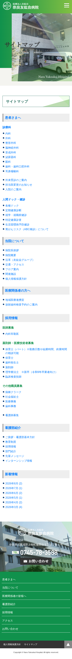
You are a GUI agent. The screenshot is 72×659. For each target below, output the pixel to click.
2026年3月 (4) (13, 507)
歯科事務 (10, 406)
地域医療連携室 (14, 299)
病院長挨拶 (12, 250)
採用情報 (11, 318)
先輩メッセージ (14, 456)
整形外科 (10, 142)
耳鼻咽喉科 (12, 171)
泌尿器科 (10, 157)
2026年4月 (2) (13, 502)
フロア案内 (12, 269)
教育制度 (10, 441)
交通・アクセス (14, 264)
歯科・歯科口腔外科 (17, 166)
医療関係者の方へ (17, 290)
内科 (8, 133)
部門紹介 (10, 451)
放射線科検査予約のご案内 (21, 304)
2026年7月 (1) (13, 488)
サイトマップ (30, 644)
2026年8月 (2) (13, 483)
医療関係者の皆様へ (14, 596)
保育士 (9, 357)
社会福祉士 (12, 396)
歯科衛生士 (12, 362)
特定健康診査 (13, 219)
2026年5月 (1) (13, 497)
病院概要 (10, 255)
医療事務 (10, 401)
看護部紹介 (13, 428)
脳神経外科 (12, 147)
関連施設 (10, 274)
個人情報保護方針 (16, 278)
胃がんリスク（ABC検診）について (27, 229)
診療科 (7, 127)
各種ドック (12, 205)
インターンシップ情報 (18, 460)
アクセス (7, 620)
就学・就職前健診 (16, 215)
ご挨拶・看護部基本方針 (20, 437)
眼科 (8, 161)
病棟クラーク (13, 392)
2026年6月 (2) (13, 493)
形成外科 (10, 152)
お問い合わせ (10, 628)
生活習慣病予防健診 (17, 224)
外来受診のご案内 (16, 180)
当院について (14, 241)
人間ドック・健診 (14, 199)
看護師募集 (12, 415)
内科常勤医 (12, 333)
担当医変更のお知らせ (18, 184)
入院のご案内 (13, 189)
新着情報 (11, 474)
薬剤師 (9, 367)
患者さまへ (13, 117)
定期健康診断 (13, 210)
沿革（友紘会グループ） (20, 259)
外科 (8, 138)
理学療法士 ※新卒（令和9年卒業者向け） (31, 372)
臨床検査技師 (13, 376)
